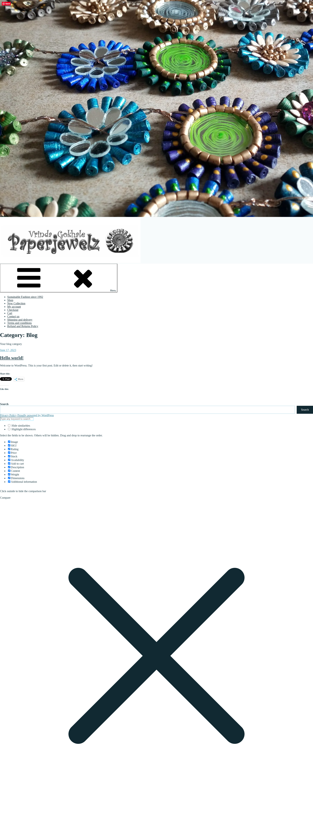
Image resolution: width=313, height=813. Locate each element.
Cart (9, 313)
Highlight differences (23, 429)
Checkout (12, 309)
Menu (113, 290)
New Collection (16, 303)
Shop (10, 300)
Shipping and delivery (19, 319)
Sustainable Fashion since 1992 (25, 296)
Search (4, 404)
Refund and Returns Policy (22, 326)
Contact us (13, 316)
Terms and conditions (19, 322)
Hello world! (12, 357)
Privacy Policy (8, 415)
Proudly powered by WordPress (35, 415)
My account (14, 306)
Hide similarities (20, 425)
